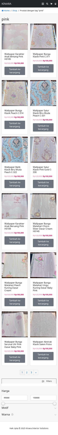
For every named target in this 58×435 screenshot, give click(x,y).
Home (7, 10)
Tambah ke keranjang (14, 71)
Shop (14, 10)
